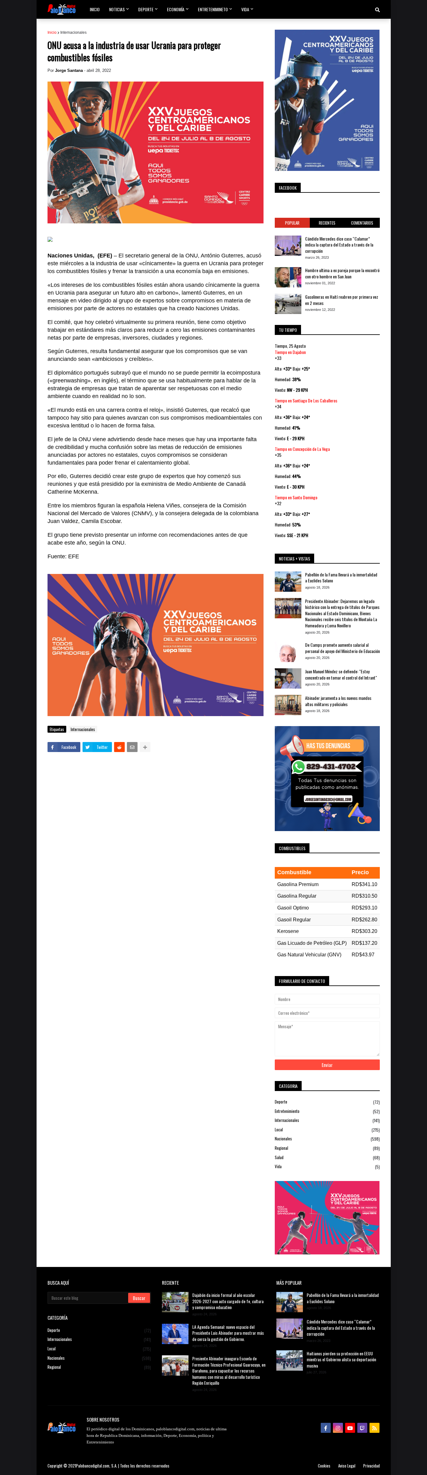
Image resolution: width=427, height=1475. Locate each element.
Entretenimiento (327, 1111)
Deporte (327, 1102)
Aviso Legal (346, 1466)
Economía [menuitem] (175, 9)
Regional (327, 1148)
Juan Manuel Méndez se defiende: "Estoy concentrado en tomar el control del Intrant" (341, 674)
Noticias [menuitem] (117, 9)
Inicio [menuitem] (95, 9)
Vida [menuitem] (245, 9)
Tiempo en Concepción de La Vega (302, 449)
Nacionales (327, 1138)
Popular (292, 223)
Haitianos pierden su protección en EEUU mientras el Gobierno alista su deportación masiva (341, 1359)
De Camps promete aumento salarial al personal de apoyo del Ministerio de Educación (342, 648)
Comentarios (362, 223)
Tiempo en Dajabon (290, 352)
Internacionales (73, 32)
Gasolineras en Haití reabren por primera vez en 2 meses (341, 300)
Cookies (324, 1466)
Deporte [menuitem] (145, 9)
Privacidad (371, 1466)
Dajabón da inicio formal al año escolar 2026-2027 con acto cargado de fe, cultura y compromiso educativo (228, 1301)
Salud (327, 1157)
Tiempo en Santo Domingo (296, 497)
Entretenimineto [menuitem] (213, 9)
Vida (327, 1166)
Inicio (52, 32)
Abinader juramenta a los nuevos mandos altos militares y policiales (338, 701)
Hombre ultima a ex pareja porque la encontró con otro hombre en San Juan (342, 273)
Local (327, 1129)
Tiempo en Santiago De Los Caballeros (306, 400)
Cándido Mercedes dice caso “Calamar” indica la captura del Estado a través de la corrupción (339, 245)
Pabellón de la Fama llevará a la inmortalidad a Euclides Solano (341, 577)
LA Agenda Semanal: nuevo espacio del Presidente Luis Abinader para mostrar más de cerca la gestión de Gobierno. (228, 1333)
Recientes (327, 223)
